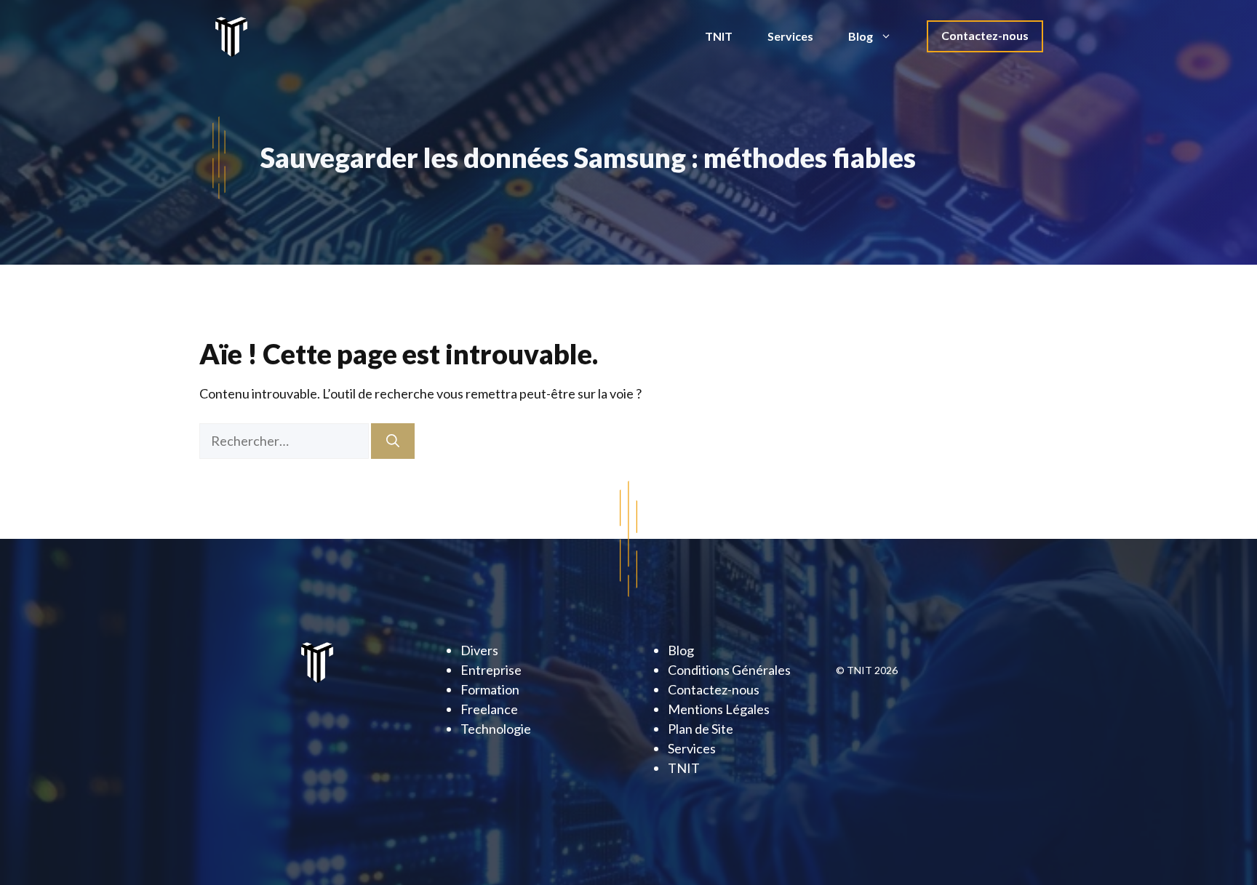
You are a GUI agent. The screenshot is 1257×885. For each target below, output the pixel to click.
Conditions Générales (729, 670)
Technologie (495, 729)
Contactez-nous (985, 35)
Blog (860, 36)
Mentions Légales (719, 709)
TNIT (719, 36)
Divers (479, 650)
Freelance (489, 709)
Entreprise (491, 670)
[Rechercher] (393, 441)
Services (790, 36)
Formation (489, 689)
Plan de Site (700, 729)
